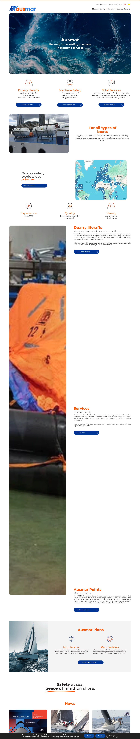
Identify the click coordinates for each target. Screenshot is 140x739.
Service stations (123, 8)
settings (76, 737)
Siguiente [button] (66, 133)
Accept (89, 736)
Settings (112, 736)
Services (111, 8)
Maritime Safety (98, 8)
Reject (100, 736)
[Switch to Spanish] (129, 4)
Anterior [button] (11, 133)
